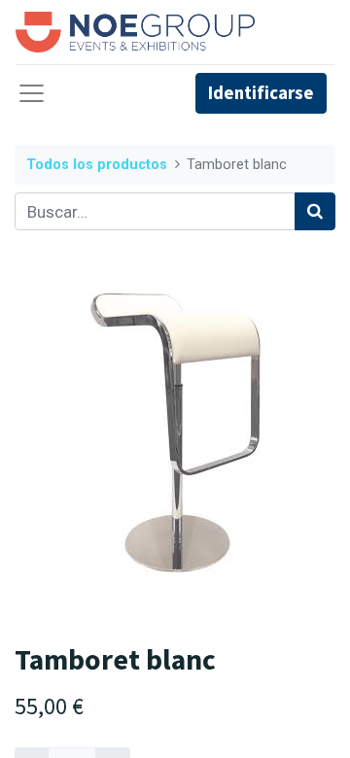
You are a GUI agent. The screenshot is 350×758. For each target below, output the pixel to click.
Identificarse (261, 93)
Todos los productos (96, 164)
